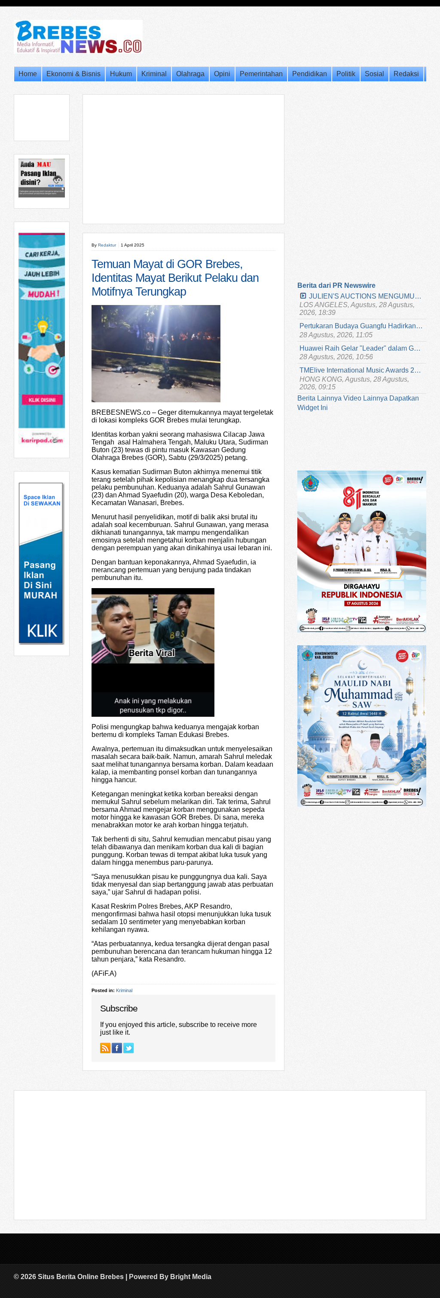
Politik (345, 73)
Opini (222, 73)
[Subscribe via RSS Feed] (105, 1048)
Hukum (121, 73)
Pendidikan (309, 73)
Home (27, 73)
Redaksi (406, 73)
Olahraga (190, 73)
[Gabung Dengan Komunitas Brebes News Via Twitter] (128, 1048)
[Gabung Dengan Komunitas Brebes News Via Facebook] (117, 1048)
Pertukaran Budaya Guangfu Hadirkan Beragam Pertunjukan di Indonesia (361, 326)
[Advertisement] (183, 159)
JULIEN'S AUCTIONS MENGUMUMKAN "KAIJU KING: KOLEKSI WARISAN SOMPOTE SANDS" (366, 296)
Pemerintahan (261, 73)
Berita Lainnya (319, 398)
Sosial (374, 73)
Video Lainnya (365, 398)
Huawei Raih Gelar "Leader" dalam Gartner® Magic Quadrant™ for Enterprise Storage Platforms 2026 (361, 348)
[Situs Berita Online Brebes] (78, 52)
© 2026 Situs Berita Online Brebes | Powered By (92, 1276)
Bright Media (190, 1276)
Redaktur (107, 245)
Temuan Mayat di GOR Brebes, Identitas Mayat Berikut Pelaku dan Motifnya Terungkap (175, 278)
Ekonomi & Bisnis (73, 73)
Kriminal (154, 73)
